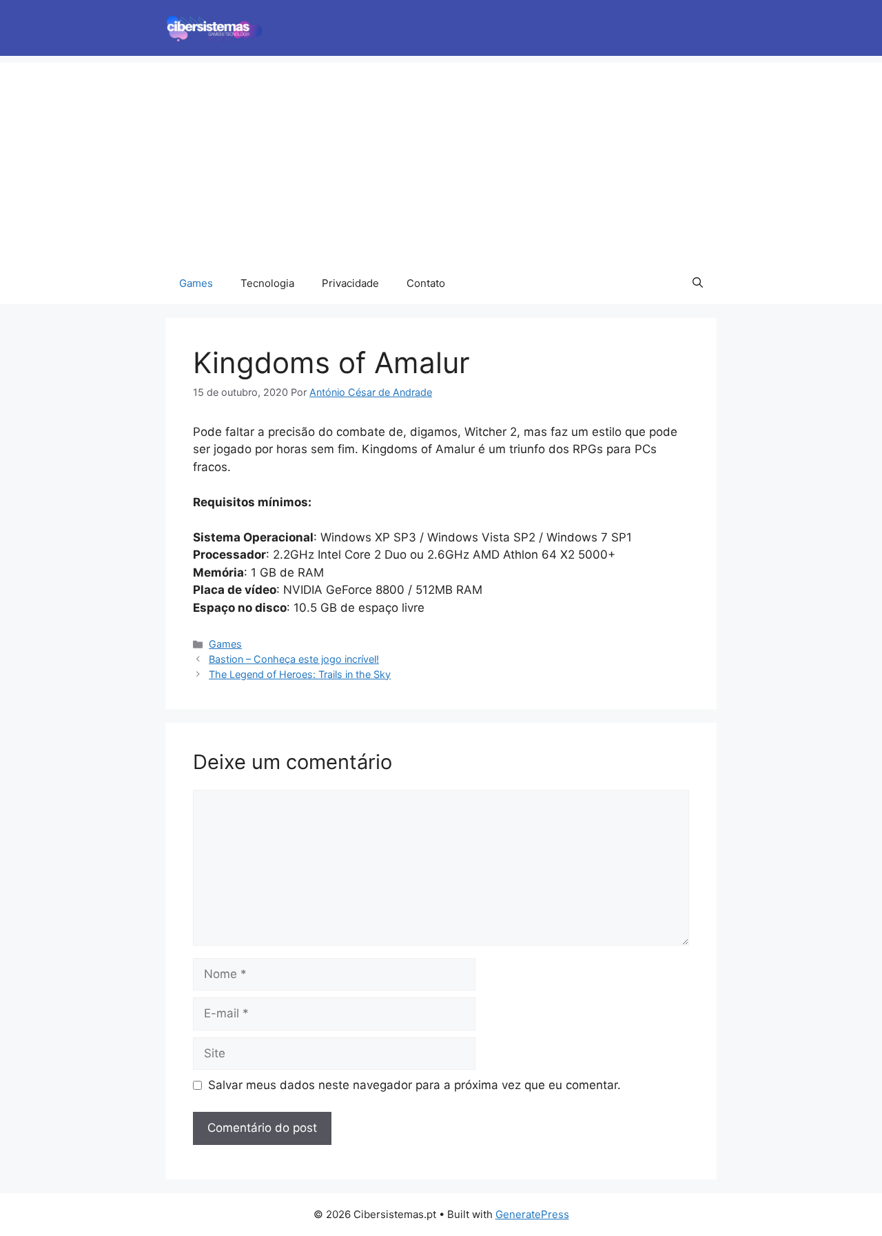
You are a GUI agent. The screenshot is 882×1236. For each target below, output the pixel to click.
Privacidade (350, 283)
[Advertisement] (441, 159)
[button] (698, 283)
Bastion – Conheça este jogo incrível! (294, 659)
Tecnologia (267, 283)
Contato (426, 283)
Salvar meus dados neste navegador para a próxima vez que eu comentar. (414, 1085)
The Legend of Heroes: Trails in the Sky (300, 674)
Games (196, 283)
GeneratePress (532, 1214)
